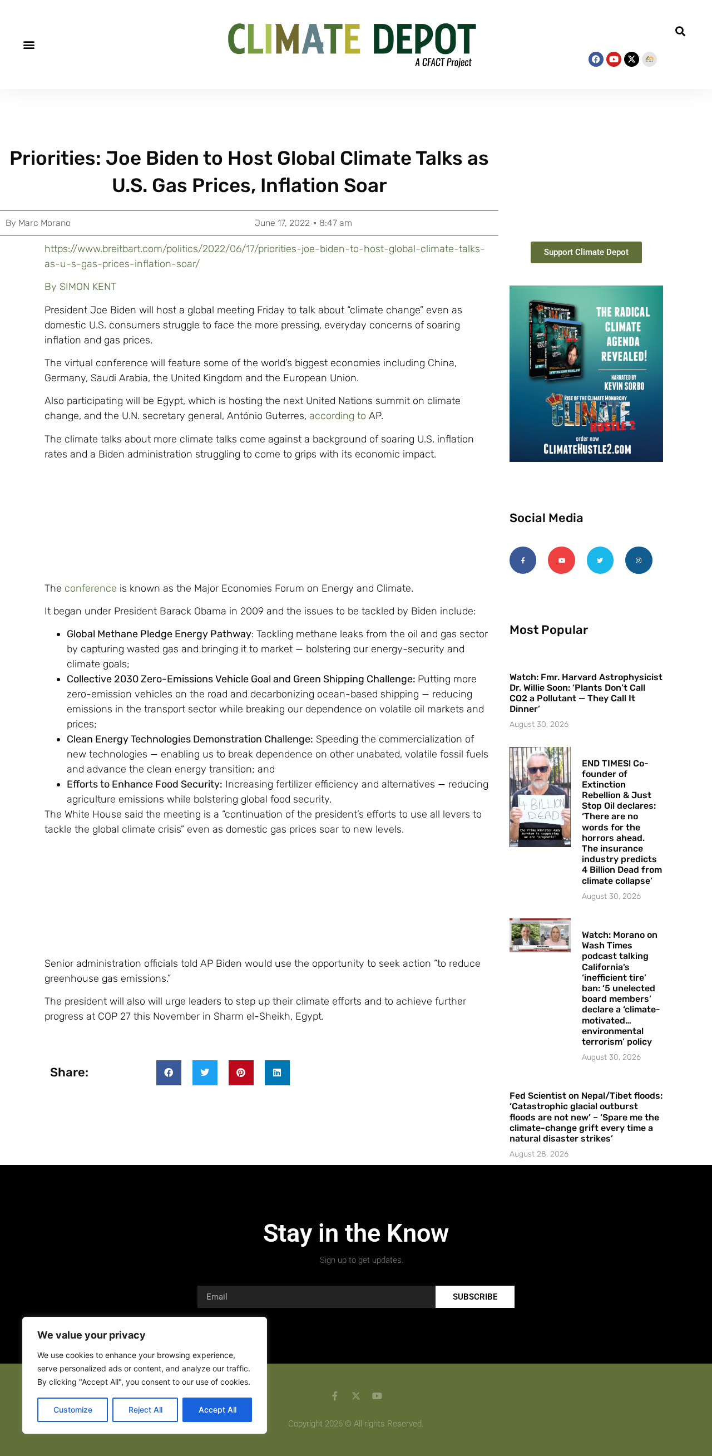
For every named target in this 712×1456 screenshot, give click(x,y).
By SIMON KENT (80, 287)
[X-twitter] (631, 59)
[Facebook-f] (523, 560)
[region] (144, 1375)
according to (337, 416)
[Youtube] (613, 59)
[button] (28, 44)
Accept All (217, 1409)
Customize (72, 1409)
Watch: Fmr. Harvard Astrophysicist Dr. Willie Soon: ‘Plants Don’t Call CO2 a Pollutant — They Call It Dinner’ (586, 693)
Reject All (145, 1409)
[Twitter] (600, 560)
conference (91, 588)
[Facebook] (596, 59)
